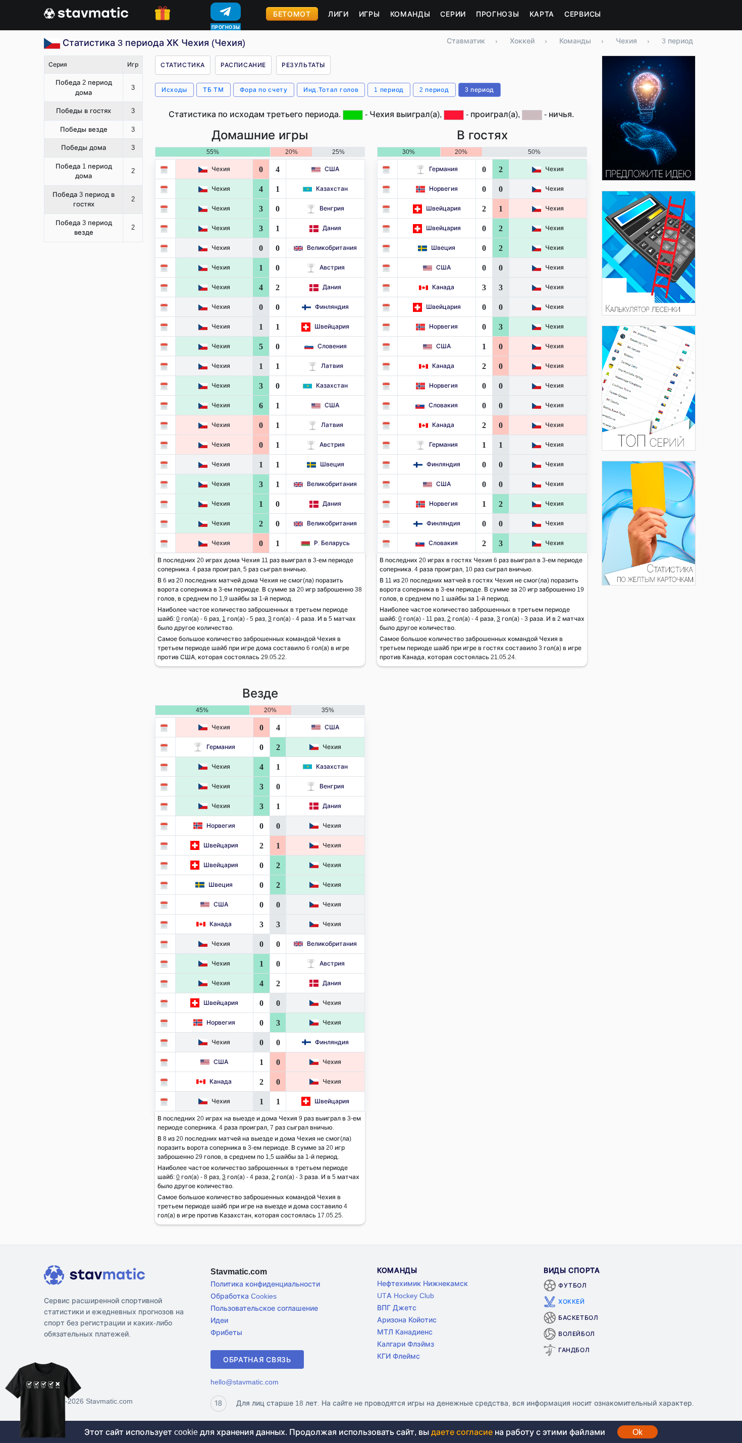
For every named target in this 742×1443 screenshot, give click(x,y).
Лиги (338, 14)
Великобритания (332, 247)
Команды (410, 14)
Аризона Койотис (407, 1319)
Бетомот (292, 14)
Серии (453, 14)
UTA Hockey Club (405, 1295)
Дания (332, 228)
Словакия (443, 405)
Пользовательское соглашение (264, 1308)
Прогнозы (497, 14)
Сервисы (582, 14)
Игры (369, 14)
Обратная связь (257, 1359)
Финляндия (332, 306)
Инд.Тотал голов (331, 89)
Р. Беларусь (332, 543)
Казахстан (332, 188)
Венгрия (332, 208)
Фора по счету (264, 89)
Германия (443, 169)
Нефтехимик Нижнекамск (422, 1283)
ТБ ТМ (213, 89)
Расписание (243, 65)
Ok (637, 1432)
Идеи (219, 1320)
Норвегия (443, 188)
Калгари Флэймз (405, 1344)
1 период (389, 89)
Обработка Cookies (243, 1296)
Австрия (332, 267)
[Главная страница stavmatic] (86, 12)
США (332, 169)
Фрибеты (226, 1332)
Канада (443, 287)
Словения (332, 346)
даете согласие (462, 1432)
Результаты (303, 65)
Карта (542, 14)
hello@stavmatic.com (244, 1381)
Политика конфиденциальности (265, 1283)
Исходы (174, 89)
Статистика (183, 65)
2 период (434, 89)
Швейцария (331, 326)
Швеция (332, 464)
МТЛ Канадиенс (405, 1331)
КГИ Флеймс (398, 1356)
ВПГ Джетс (396, 1307)
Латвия (332, 365)
